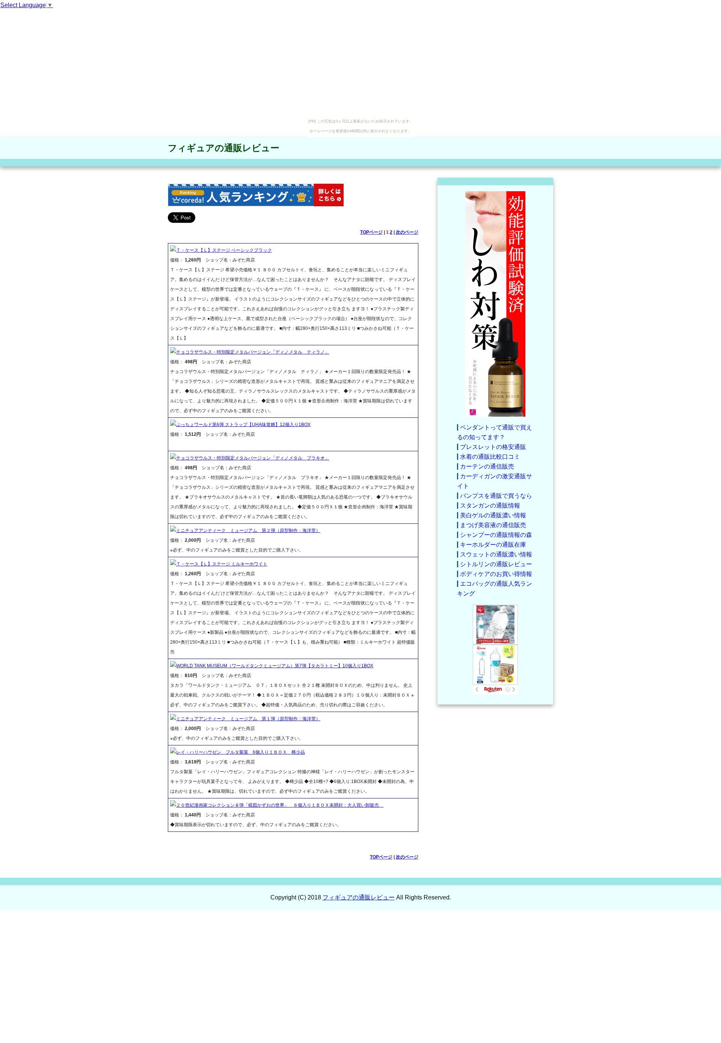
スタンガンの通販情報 (490, 505)
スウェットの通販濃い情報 (496, 554)
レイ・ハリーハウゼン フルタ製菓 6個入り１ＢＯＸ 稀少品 (240, 752)
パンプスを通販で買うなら (496, 496)
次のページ (407, 232)
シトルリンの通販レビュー (496, 564)
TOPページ (371, 232)
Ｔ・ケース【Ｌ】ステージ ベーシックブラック (224, 250)
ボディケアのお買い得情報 (496, 574)
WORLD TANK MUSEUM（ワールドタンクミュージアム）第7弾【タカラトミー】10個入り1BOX (274, 665)
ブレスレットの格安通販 (493, 447)
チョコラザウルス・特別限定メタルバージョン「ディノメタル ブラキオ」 (252, 458)
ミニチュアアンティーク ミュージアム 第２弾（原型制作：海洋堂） (248, 530)
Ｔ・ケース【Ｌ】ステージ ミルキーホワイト (221, 564)
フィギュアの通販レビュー (223, 148)
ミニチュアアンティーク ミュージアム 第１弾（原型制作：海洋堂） (248, 718)
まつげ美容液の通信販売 (493, 525)
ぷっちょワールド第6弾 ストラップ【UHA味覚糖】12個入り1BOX (243, 424)
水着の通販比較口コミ (490, 456)
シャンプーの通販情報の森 (496, 535)
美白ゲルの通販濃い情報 (493, 515)
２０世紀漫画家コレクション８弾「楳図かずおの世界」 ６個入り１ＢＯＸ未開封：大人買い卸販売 (279, 805)
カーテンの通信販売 (487, 466)
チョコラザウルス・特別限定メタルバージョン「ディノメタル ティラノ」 (252, 352)
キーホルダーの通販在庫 (493, 544)
